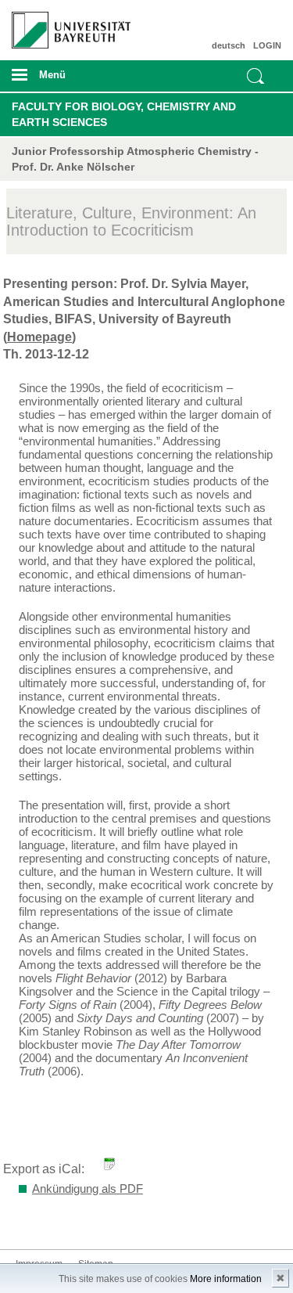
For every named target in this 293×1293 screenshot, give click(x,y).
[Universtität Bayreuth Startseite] (66, 24)
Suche (255, 76)
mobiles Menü (64, 80)
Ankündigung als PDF (87, 1188)
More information (226, 1278)
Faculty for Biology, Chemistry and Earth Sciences (124, 114)
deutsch (228, 45)
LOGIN (267, 45)
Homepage (39, 337)
